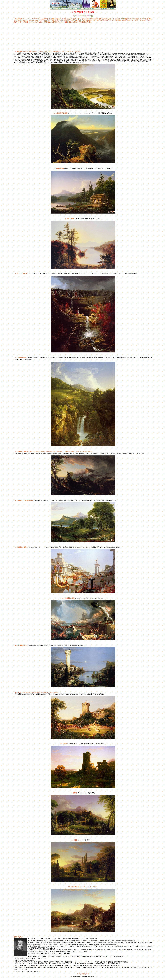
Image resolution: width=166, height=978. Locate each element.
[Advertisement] (68, 36)
